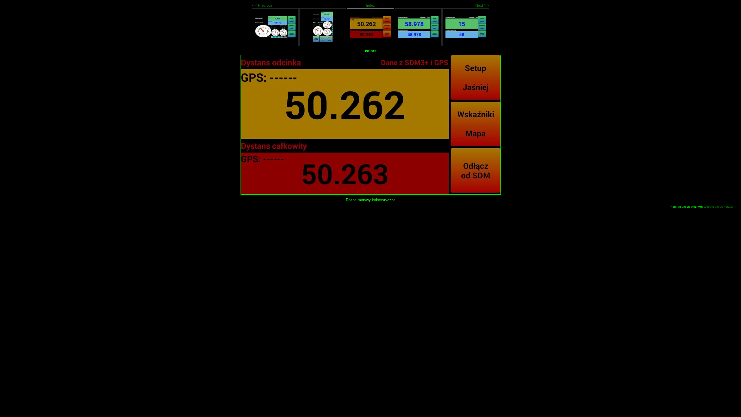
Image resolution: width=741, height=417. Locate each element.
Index (370, 5)
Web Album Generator (718, 206)
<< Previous (262, 5)
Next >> (482, 5)
